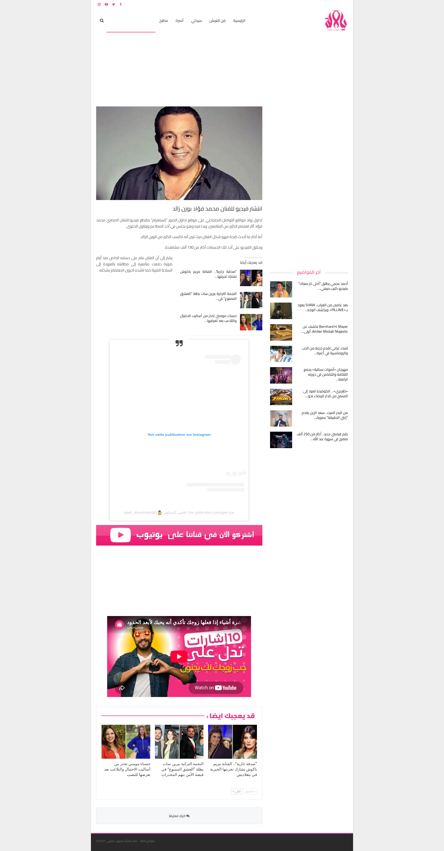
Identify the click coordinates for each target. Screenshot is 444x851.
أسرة (179, 20)
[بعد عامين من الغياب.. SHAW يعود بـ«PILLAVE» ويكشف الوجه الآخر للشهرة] (281, 311)
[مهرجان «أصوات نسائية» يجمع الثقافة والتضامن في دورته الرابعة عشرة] (281, 375)
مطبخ (163, 20)
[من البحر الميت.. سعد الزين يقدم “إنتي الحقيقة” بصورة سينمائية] (281, 418)
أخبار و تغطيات (121, 20)
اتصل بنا (315, 4)
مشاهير (145, 20)
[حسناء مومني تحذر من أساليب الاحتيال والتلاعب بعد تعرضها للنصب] (251, 322)
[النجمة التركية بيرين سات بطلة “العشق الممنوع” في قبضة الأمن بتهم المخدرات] (251, 300)
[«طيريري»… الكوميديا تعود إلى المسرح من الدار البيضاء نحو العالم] (281, 397)
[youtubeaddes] (179, 534)
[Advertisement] (309, 183)
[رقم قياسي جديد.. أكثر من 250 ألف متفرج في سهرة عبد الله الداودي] (281, 440)
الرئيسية (239, 20)
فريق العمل (329, 4)
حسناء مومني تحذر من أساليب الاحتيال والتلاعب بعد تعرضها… (208, 318)
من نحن (344, 4)
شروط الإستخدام (298, 4)
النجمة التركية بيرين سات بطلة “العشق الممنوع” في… (208, 296)
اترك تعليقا (177, 816)
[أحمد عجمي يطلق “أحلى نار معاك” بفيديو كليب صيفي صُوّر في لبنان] (281, 289)
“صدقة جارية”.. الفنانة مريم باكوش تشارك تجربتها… (208, 274)
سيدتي (196, 20)
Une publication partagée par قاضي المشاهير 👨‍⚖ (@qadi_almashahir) (179, 512)
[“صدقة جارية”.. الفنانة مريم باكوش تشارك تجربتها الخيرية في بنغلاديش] (251, 278)
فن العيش (217, 20)
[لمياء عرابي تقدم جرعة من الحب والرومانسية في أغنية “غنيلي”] (281, 354)
